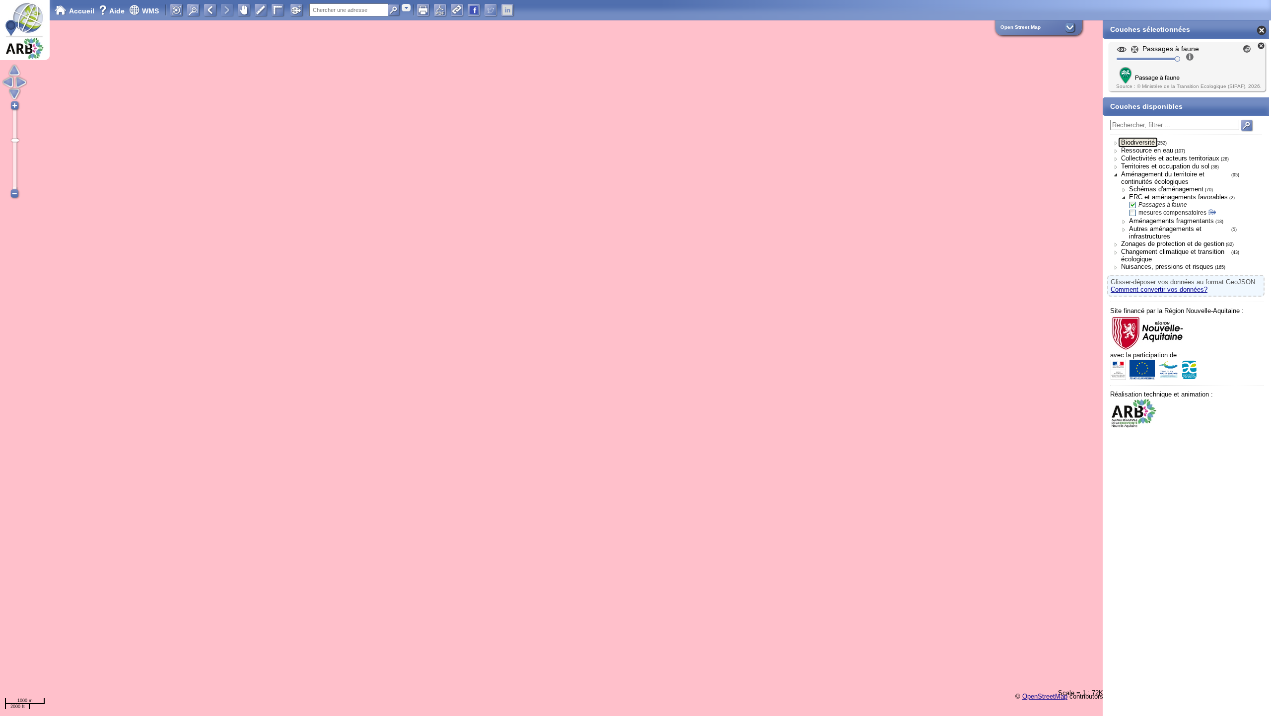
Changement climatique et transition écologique (1172, 255)
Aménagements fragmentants (1171, 221)
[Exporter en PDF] (440, 10)
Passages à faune (1162, 204)
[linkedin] (507, 10)
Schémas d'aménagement (1166, 189)
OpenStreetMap (1044, 696)
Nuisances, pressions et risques (1167, 266)
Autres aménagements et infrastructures (1165, 232)
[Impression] (423, 10)
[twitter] (490, 10)
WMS (150, 11)
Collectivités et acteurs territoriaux (1170, 158)
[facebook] (474, 10)
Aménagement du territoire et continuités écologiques (1162, 177)
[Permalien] (457, 10)
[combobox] (406, 7)
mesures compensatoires (1172, 212)
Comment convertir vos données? (1159, 289)
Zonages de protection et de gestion (1172, 243)
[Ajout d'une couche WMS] (296, 10)
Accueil (81, 11)
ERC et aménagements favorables (1178, 197)
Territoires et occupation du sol (1165, 166)
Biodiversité (1138, 142)
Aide (113, 11)
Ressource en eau (1147, 150)
